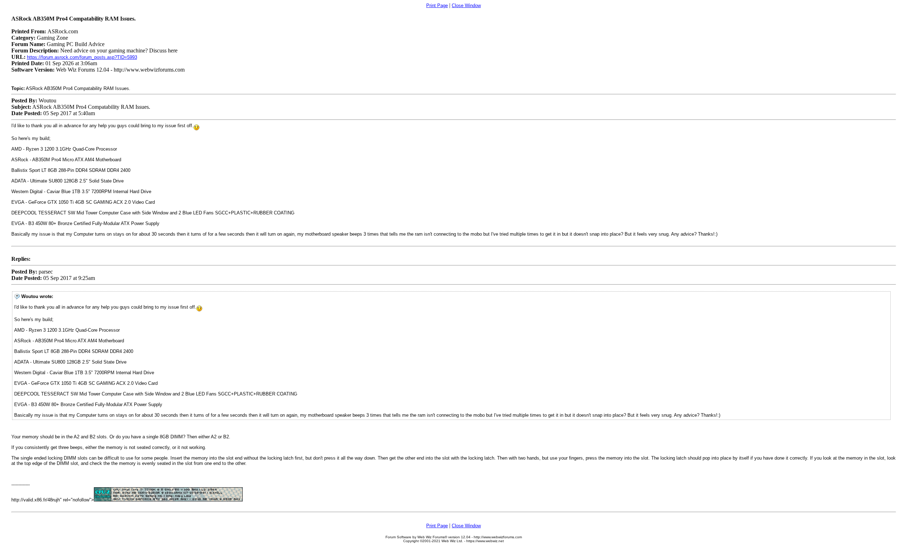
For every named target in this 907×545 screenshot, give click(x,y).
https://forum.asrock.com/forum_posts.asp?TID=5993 (82, 57)
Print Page (437, 5)
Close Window (466, 5)
